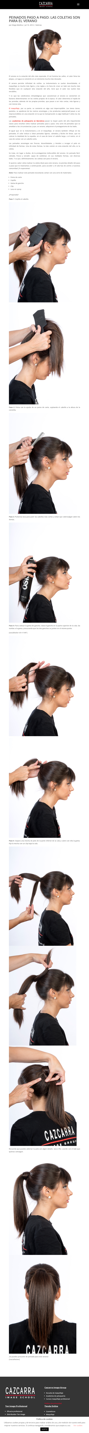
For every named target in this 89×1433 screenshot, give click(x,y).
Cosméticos (50, 1411)
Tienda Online (51, 1406)
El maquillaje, (14, 108)
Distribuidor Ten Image (16, 1414)
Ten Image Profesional (16, 1406)
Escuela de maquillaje (54, 1393)
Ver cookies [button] (77, 1425)
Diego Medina (17, 25)
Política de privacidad (53, 1403)
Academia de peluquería (55, 1396)
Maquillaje (50, 1414)
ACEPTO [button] (44, 1429)
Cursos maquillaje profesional (58, 1399)
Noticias (38, 25)
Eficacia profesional (14, 1411)
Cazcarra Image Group (55, 1387)
